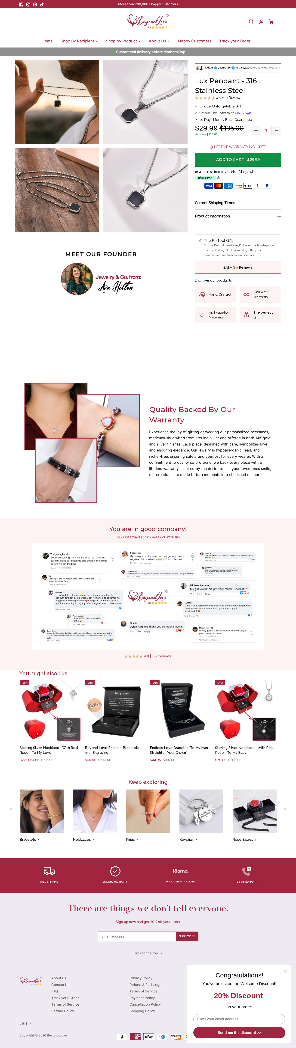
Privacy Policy (141, 978)
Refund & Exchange (145, 985)
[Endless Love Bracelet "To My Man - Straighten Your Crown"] (181, 711)
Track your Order (65, 998)
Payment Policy (142, 998)
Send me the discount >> (239, 1033)
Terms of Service (65, 1004)
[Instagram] (28, 4)
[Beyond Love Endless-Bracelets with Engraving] (116, 711)
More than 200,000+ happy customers (148, 4)
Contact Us (60, 985)
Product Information (212, 216)
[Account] (261, 21)
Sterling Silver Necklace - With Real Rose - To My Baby (244, 750)
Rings (130, 839)
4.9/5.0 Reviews (228, 98)
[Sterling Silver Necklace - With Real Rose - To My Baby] (246, 711)
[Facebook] (21, 4)
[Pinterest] (35, 4)
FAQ (54, 991)
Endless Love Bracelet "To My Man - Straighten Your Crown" (180, 750)
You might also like (43, 673)
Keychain (186, 839)
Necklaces (82, 839)
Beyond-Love (57, 1035)
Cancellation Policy (145, 1004)
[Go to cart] (271, 21)
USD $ (23, 1023)
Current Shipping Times (215, 203)
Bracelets (28, 839)
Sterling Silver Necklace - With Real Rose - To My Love (49, 750)
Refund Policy (62, 1011)
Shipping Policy (142, 1011)
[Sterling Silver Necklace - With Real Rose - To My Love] (50, 711)
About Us (58, 978)
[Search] (251, 21)
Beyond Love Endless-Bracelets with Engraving (112, 750)
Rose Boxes (243, 839)
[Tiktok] (42, 4)
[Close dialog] (285, 971)
